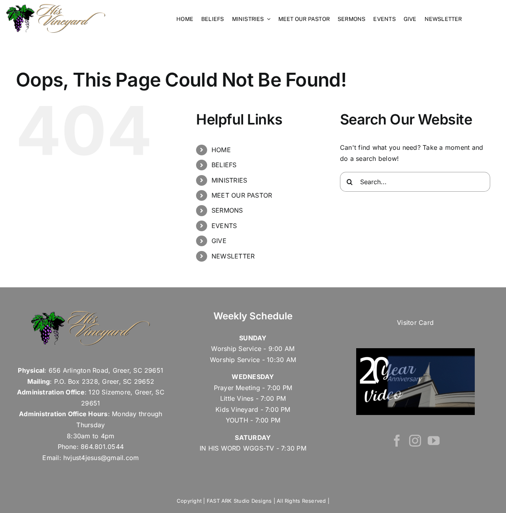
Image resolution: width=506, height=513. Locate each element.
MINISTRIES (229, 180)
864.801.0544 (102, 447)
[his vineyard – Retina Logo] (55, 7)
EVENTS (224, 226)
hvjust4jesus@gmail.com (101, 458)
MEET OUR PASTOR (241, 195)
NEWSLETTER (233, 256)
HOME (221, 150)
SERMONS (227, 210)
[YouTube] (434, 441)
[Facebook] (397, 441)
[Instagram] (415, 441)
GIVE (219, 241)
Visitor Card (415, 322)
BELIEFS (224, 165)
